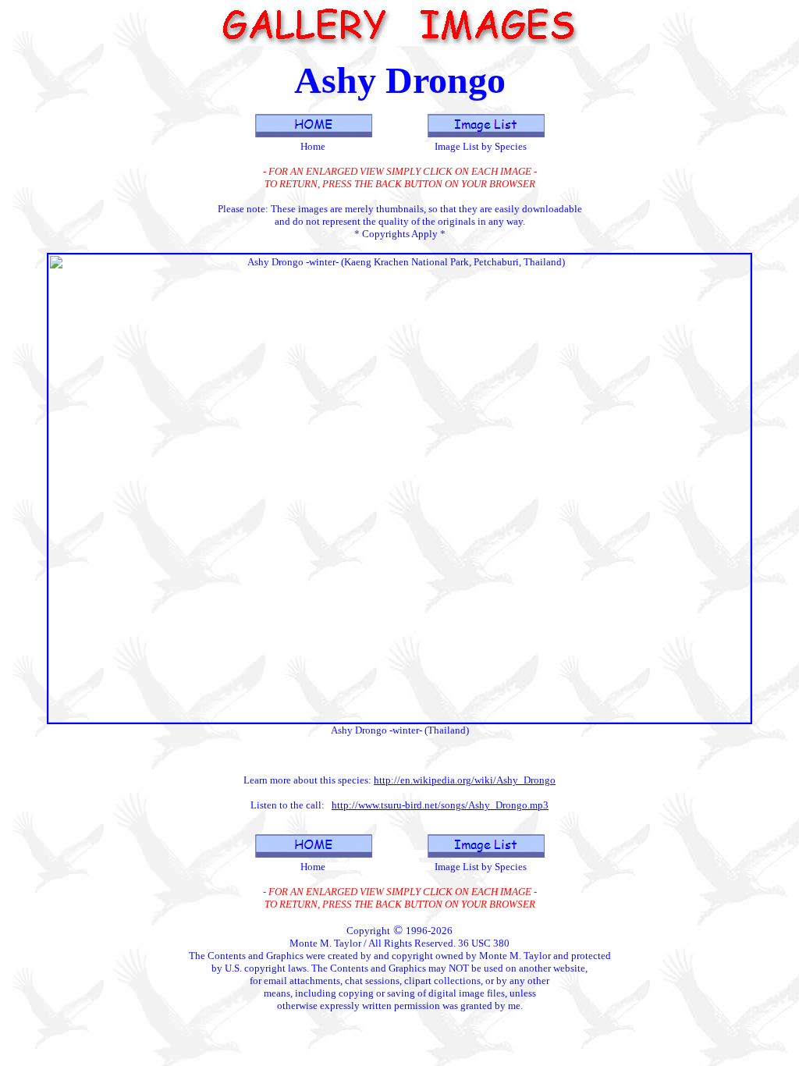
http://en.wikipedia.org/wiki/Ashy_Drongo (465, 780)
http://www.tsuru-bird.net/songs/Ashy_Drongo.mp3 (440, 805)
